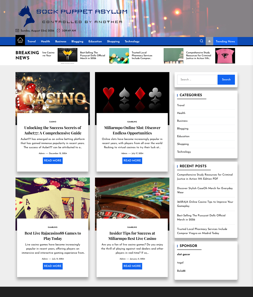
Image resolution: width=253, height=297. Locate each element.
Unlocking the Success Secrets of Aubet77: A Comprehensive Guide (52, 130)
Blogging (77, 41)
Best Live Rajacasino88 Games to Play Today (53, 235)
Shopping (113, 41)
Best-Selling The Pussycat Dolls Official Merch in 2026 (201, 217)
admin (42, 153)
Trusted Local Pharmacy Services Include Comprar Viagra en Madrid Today (202, 231)
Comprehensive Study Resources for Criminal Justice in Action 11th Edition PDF (205, 176)
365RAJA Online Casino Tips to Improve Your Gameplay (205, 204)
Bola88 (181, 271)
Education (95, 41)
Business (60, 41)
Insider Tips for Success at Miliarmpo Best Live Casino (132, 235)
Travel (32, 41)
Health (45, 41)
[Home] (20, 40)
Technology (132, 41)
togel (180, 262)
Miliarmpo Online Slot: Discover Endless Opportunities (132, 130)
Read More (52, 160)
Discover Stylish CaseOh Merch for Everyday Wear (205, 190)
